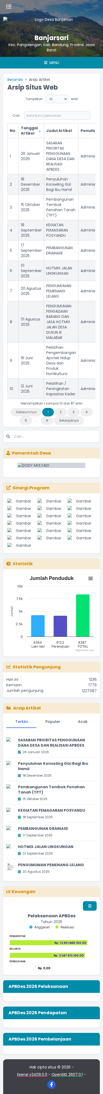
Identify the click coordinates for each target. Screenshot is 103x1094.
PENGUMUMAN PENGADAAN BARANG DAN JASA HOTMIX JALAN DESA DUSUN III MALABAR (58, 321)
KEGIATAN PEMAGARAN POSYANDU (57, 230)
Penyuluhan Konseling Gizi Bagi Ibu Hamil (59, 184)
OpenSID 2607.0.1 (67, 1074)
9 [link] (47, 420)
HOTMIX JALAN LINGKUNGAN (59, 270)
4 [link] (87, 412)
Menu (53, 62)
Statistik (23, 564)
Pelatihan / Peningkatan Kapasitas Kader (61, 389)
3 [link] (73, 412)
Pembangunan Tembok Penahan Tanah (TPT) (61, 207)
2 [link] (61, 412)
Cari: (16, 115)
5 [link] (26, 420)
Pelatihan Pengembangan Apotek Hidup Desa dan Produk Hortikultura (61, 360)
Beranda (15, 79)
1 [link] (48, 412)
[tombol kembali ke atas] (92, 1083)
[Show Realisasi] (64, 927)
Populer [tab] (52, 721)
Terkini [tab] (21, 721)
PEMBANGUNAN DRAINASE (59, 250)
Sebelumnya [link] (26, 412)
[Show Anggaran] (39, 927)
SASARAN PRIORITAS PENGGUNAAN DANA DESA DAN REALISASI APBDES (60, 156)
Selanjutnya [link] (69, 420)
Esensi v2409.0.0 (32, 1074)
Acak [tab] (83, 721)
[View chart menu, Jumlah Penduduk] (90, 578)
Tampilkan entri (51, 99)
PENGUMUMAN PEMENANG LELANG (58, 291)
